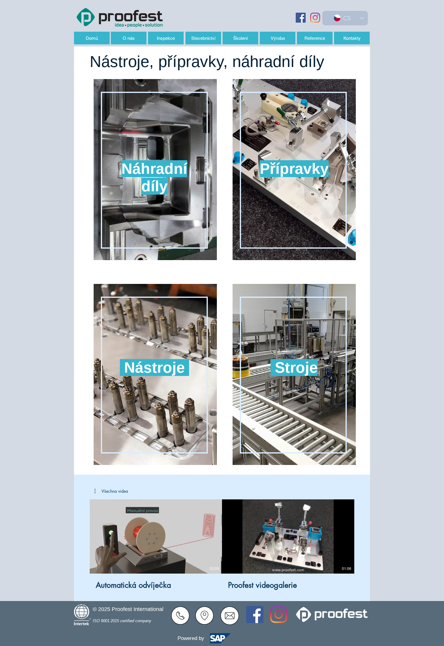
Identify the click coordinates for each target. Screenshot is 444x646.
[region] (153, 177)
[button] (111, 491)
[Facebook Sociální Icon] (301, 18)
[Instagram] (315, 18)
